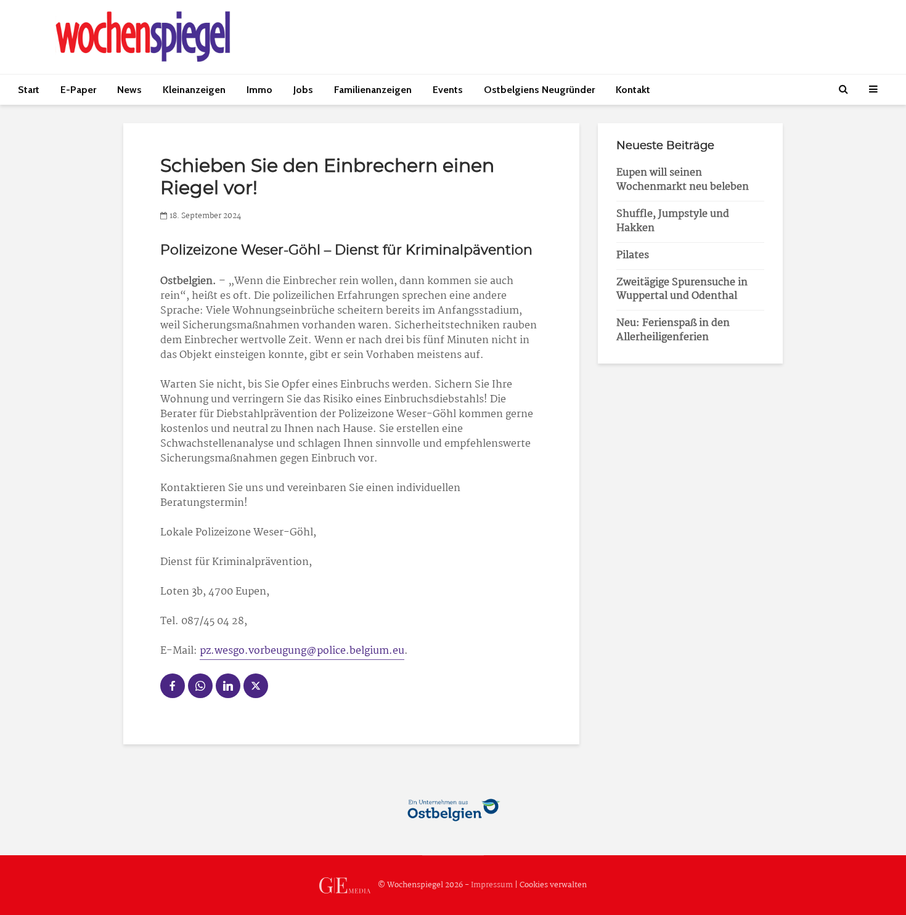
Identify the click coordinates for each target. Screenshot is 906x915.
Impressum (492, 885)
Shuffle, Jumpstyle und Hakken (672, 221)
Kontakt (633, 90)
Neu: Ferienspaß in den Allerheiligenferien (673, 330)
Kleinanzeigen (194, 90)
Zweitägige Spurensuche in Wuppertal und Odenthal (682, 289)
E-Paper (78, 90)
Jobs (303, 90)
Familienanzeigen (373, 90)
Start (28, 90)
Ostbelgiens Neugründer (539, 90)
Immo (259, 90)
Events (448, 90)
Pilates (632, 255)
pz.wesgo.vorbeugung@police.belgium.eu (302, 651)
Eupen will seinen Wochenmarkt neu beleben (682, 180)
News (129, 90)
